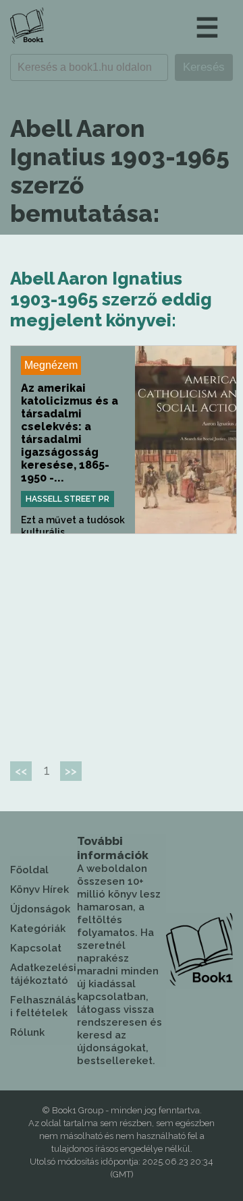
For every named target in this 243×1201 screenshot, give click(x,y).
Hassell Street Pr (67, 499)
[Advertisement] (123, 642)
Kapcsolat (35, 948)
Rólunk (27, 1032)
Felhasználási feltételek (43, 1006)
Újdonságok (40, 909)
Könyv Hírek (39, 889)
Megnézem (51, 365)
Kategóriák (37, 928)
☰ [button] (207, 27)
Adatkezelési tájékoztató (43, 974)
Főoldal (29, 870)
